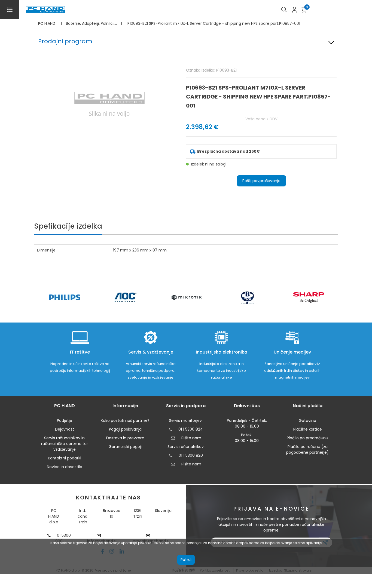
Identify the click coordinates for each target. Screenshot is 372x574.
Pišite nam (191, 438)
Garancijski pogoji (125, 446)
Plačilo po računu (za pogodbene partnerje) (307, 449)
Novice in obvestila (64, 466)
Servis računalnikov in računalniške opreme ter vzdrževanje (64, 443)
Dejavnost (64, 429)
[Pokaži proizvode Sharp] (308, 297)
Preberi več (186, 569)
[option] (64, 297)
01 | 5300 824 (190, 429)
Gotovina (307, 420)
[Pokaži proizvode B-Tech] (247, 297)
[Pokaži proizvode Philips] (64, 297)
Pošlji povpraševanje (261, 180)
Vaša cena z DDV (261, 119)
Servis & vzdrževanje (150, 352)
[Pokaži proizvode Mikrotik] (186, 297)
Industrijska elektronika (221, 352)
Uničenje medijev (292, 352)
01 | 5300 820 (191, 455)
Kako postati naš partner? (125, 420)
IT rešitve (80, 352)
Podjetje (64, 420)
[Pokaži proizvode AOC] (125, 297)
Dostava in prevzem (125, 438)
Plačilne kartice (307, 429)
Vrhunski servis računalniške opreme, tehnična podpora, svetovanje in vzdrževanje (151, 370)
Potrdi (186, 559)
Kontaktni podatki (64, 458)
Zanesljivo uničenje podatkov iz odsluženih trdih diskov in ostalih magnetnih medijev (292, 370)
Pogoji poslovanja (125, 429)
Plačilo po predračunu (307, 438)
